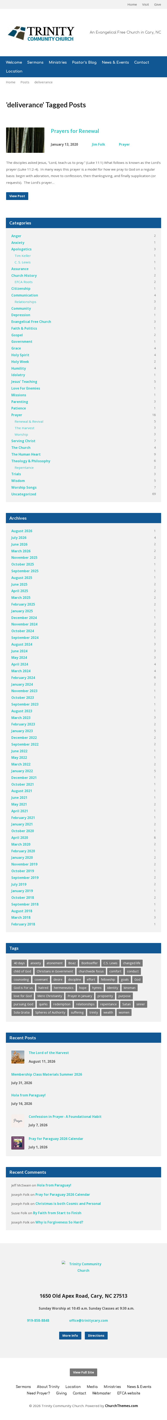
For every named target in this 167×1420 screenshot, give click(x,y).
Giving (61, 1393)
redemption (61, 1004)
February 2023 (23, 724)
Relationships (25, 302)
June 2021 (19, 797)
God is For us (23, 988)
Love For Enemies (25, 388)
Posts (24, 82)
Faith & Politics (24, 328)
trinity (93, 1012)
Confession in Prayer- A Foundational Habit (65, 1116)
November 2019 (24, 864)
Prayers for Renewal (75, 131)
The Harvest (24, 428)
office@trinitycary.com (88, 1320)
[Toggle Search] (7, 4)
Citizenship (20, 288)
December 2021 (24, 777)
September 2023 (24, 704)
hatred (43, 988)
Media (92, 1387)
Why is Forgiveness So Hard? (59, 1222)
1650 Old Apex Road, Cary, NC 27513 (83, 1296)
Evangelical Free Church (31, 321)
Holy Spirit (20, 355)
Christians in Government (55, 971)
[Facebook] (130, 1320)
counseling (21, 979)
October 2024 (22, 631)
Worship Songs (24, 487)
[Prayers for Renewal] (25, 149)
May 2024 (19, 657)
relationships (85, 1004)
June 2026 (19, 544)
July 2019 (18, 884)
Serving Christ (23, 441)
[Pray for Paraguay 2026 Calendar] (17, 1146)
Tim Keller (23, 255)
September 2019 (24, 877)
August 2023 (21, 711)
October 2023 (22, 697)
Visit (145, 4)
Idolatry (18, 375)
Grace (16, 348)
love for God (23, 996)
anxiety (35, 963)
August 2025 (21, 577)
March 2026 (20, 551)
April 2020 (19, 837)
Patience (18, 408)
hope (83, 988)
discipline (74, 979)
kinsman (129, 988)
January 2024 (22, 684)
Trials (16, 474)
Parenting (19, 402)
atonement (55, 963)
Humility (18, 368)
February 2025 (23, 604)
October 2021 (22, 784)
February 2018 (23, 924)
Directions (96, 1335)
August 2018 (21, 911)
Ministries (58, 62)
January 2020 (22, 857)
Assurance (19, 269)
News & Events (115, 62)
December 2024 (24, 618)
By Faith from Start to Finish (57, 1213)
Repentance (24, 467)
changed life (131, 963)
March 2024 (20, 671)
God (137, 979)
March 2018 (20, 917)
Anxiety (17, 242)
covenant (41, 979)
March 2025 (20, 597)
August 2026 (21, 531)
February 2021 (23, 818)
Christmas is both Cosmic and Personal (68, 1203)
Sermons (35, 62)
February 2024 (23, 677)
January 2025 (22, 611)
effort (91, 979)
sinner (140, 1004)
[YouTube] (137, 1320)
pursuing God (23, 1004)
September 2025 (24, 571)
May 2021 (19, 804)
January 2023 (22, 731)
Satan (126, 1004)
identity (112, 988)
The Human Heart (26, 454)
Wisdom (18, 481)
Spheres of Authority (50, 1012)
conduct (133, 971)
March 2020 (20, 844)
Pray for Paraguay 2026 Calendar (56, 1138)
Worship (21, 434)
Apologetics (21, 249)
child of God (22, 971)
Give (157, 4)
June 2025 (19, 584)
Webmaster (101, 1393)
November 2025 (24, 557)
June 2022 (19, 751)
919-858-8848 (38, 1320)
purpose (125, 996)
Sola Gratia (22, 1012)
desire (57, 979)
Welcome (14, 62)
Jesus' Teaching (24, 381)
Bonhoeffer (89, 963)
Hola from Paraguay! (28, 1095)
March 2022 (20, 764)
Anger (16, 236)
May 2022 (19, 757)
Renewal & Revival (29, 421)
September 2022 (24, 744)
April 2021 (19, 811)
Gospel (17, 335)
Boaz (72, 963)
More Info (70, 1335)
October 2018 (22, 897)
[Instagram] (123, 1320)
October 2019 (22, 871)
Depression (20, 315)
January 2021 (22, 824)
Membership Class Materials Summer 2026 (46, 1074)
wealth (108, 1012)
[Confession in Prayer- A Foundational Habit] (17, 1124)
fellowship (108, 979)
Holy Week (20, 361)
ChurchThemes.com (121, 1406)
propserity (105, 996)
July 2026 (18, 537)
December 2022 (24, 737)
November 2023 (24, 691)
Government (21, 341)
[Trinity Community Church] (83, 1270)
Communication (24, 295)
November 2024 (24, 624)
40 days (19, 963)
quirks (43, 1004)
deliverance (43, 82)
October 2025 (22, 564)
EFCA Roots (24, 282)
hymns (97, 988)
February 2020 (23, 851)
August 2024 (21, 644)
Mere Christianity (49, 996)
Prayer (124, 144)
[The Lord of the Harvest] (17, 1061)
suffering (77, 1012)
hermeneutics (63, 988)
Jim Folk (98, 144)
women (124, 1012)
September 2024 (24, 637)
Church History (24, 275)
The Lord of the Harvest (49, 1053)
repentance (108, 1004)
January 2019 (22, 891)
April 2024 (19, 664)
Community (21, 308)
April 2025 (19, 591)
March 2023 (20, 718)
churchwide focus (91, 971)
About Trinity (48, 1387)
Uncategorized (23, 494)
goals (125, 979)
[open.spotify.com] (144, 1320)
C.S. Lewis (110, 963)
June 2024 (19, 651)
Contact (141, 62)
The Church (20, 447)
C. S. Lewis (23, 262)
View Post (17, 196)
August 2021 (21, 791)
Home (132, 4)
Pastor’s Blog (84, 62)
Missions (18, 395)
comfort (115, 971)
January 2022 (22, 771)
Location (14, 71)
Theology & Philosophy (30, 461)
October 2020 (22, 831)
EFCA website (128, 1393)
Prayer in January (80, 996)
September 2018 (24, 904)
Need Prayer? (38, 1393)
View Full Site (83, 1372)
